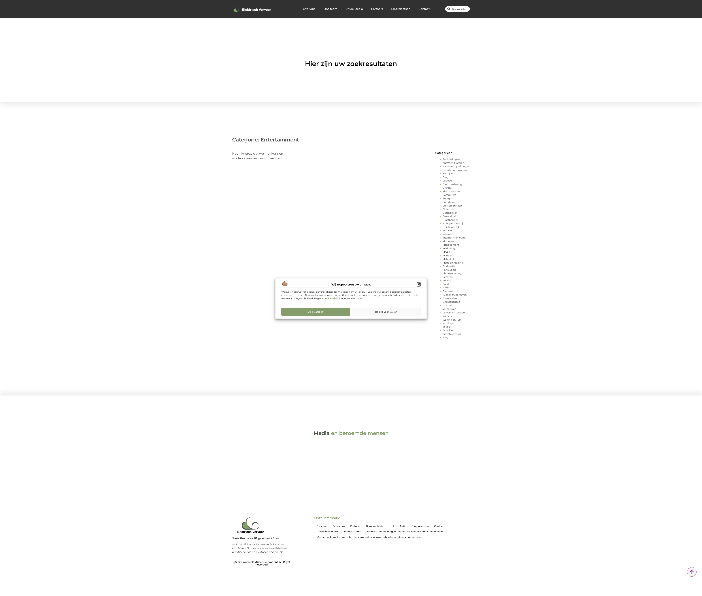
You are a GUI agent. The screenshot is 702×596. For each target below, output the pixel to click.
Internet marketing (454, 237)
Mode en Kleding (453, 262)
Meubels (448, 255)
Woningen (449, 323)
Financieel (449, 209)
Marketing (449, 248)
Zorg (445, 337)
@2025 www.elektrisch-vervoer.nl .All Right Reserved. (261, 563)
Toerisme (448, 291)
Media (446, 251)
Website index (353, 531)
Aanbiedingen (451, 159)
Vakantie (448, 305)
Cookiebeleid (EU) (328, 531)
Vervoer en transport (455, 312)
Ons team (330, 9)
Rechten (448, 276)
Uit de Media (354, 9)
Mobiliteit (448, 259)
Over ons (309, 9)
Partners (377, 9)
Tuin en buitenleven (455, 294)
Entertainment (452, 201)
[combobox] (457, 9)
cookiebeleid (331, 298)
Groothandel (450, 219)
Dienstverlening (452, 184)
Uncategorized (451, 301)
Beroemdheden (375, 526)
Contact (424, 9)
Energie (447, 198)
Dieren (447, 187)
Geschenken (450, 212)
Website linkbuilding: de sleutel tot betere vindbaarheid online (405, 531)
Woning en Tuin (452, 319)
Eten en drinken (452, 205)
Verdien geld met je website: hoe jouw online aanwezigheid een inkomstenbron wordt (370, 537)
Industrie (448, 230)
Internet (447, 234)
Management (451, 244)
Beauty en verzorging (455, 170)
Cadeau (447, 180)
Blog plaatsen (400, 9)
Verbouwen (449, 308)
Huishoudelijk (451, 227)
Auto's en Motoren (453, 162)
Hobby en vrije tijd (454, 223)
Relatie (447, 280)
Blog (445, 177)
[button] (419, 284)
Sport (446, 284)
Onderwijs (449, 266)
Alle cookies (315, 311)
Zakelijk (447, 326)
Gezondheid (450, 216)
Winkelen (448, 316)
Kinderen (448, 241)
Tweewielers (450, 298)
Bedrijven (448, 173)
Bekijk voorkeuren (386, 311)
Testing (447, 287)
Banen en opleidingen (456, 166)
